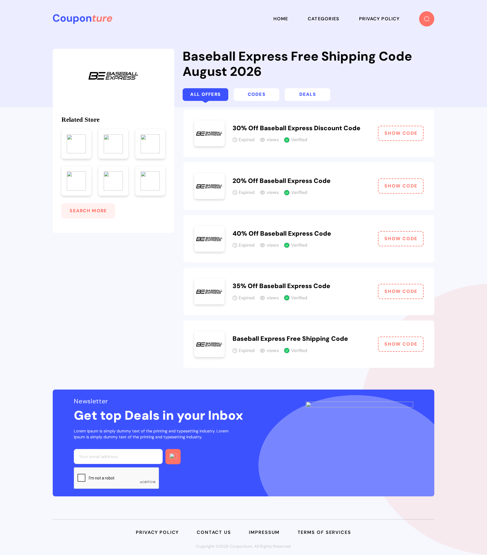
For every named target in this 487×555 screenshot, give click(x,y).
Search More (88, 211)
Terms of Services (324, 532)
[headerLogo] (82, 19)
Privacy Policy (379, 19)
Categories (324, 19)
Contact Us (214, 532)
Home (280, 19)
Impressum (264, 532)
